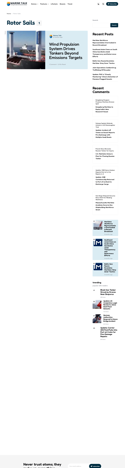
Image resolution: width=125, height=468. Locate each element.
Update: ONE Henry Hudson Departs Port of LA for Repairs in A (105, 172)
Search (95, 20)
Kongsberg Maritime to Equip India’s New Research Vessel (104, 109)
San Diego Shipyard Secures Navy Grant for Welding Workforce (105, 197)
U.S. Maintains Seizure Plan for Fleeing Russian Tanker (105, 156)
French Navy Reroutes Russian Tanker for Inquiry (105, 150)
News (5, 32)
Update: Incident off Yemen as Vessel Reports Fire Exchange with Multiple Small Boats (105, 133)
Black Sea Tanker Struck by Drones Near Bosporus (108, 292)
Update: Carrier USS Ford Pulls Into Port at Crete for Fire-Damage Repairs (108, 332)
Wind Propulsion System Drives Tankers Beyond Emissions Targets (65, 51)
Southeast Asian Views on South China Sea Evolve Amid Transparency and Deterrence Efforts (105, 52)
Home (9, 13)
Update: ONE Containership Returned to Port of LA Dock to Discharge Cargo (105, 180)
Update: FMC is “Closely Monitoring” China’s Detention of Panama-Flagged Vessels (105, 76)
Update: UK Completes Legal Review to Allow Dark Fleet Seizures (110, 305)
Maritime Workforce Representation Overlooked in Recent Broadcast (104, 42)
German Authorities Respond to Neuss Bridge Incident (110, 318)
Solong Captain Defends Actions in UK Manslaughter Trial (105, 125)
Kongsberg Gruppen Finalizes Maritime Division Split (105, 102)
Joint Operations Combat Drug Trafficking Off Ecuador (104, 69)
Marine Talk (57, 35)
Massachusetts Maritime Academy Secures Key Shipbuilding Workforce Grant (105, 206)
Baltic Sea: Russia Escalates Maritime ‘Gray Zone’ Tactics (104, 62)
